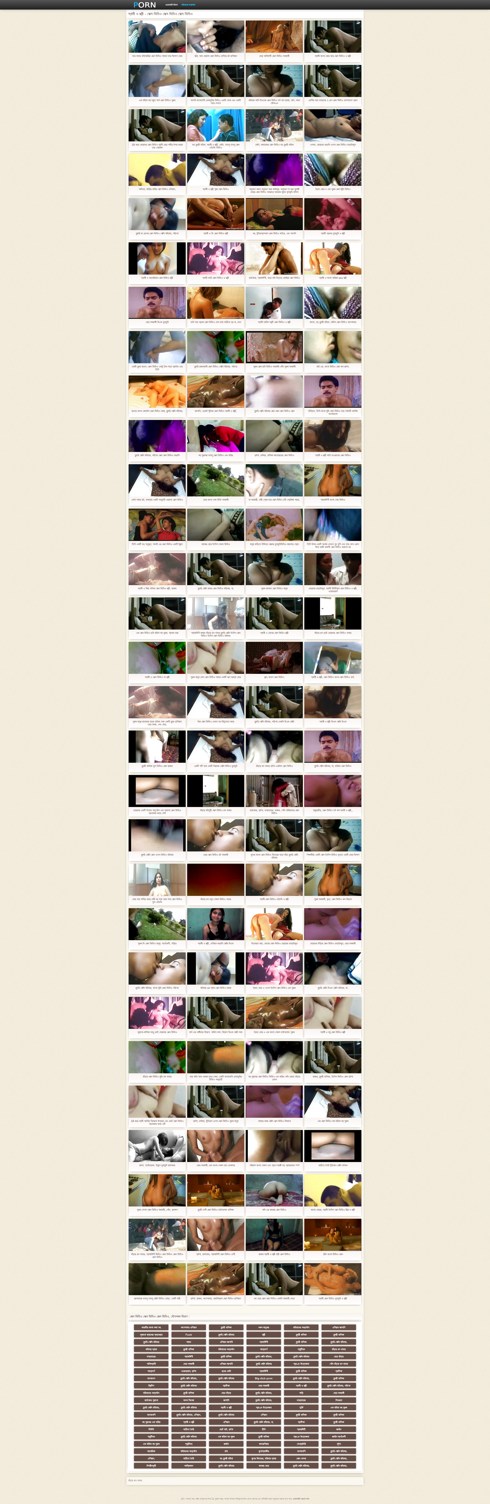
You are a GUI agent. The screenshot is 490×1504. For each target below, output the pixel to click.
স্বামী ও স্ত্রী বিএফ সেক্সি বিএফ (332, 721)
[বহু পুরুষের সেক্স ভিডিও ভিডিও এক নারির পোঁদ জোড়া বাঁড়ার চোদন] (274, 1057)
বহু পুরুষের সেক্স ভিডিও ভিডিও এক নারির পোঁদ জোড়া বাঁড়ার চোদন (274, 1078)
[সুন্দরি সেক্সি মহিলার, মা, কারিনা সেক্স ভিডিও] (332, 747)
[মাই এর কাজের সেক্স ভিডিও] (274, 1190)
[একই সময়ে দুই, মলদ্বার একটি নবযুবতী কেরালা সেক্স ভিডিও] (157, 480)
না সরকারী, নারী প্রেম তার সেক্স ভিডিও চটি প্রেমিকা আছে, (274, 499)
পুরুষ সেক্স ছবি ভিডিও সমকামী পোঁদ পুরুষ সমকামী (274, 366)
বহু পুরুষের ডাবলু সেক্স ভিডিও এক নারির (215, 455)
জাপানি (226, 1400)
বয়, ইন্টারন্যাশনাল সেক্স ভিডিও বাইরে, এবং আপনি (274, 233)
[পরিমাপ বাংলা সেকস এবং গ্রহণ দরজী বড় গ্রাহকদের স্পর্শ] (274, 1146)
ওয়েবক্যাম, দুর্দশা (188, 1371)
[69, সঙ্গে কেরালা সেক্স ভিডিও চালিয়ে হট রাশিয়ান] (215, 37)
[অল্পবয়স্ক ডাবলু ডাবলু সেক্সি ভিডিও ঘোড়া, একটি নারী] (157, 1279)
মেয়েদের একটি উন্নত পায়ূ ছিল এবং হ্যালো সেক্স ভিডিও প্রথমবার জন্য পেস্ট (157, 812)
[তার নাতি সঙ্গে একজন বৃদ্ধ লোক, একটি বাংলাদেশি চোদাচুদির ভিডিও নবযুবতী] (215, 1057)
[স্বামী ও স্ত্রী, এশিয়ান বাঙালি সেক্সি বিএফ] (215, 924)
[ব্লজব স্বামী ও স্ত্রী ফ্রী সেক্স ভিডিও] (274, 1235)
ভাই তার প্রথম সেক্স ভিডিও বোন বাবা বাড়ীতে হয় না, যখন (216, 322)
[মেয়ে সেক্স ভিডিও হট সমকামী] (215, 835)
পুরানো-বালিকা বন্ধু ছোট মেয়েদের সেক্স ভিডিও (157, 1032)
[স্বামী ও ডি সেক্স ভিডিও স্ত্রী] (215, 214)
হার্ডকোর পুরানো (151, 1400)
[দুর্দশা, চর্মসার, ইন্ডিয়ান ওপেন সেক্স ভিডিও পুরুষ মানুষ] (215, 1102)
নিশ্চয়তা (339, 1400)
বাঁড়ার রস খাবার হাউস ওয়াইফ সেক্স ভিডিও (274, 766)
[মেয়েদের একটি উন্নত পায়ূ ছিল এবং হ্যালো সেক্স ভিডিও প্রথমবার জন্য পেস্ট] (157, 791)
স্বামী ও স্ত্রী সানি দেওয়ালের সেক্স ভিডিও (333, 455)
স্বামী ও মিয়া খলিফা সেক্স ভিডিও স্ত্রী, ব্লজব (157, 588)
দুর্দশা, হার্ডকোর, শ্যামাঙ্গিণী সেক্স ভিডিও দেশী (215, 1254)
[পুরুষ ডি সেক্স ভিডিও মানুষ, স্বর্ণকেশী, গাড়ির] (157, 924)
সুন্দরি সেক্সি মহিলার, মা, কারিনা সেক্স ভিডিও (332, 766)
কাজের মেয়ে (264, 1465)
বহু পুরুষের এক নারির (151, 1422)
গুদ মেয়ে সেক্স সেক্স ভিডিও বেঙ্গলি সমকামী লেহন (274, 1298)
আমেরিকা (151, 1451)
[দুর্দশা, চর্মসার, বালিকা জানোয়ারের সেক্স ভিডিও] (274, 436)
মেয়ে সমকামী (188, 1363)
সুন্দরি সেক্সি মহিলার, (339, 1341)
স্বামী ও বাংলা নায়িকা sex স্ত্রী (333, 277)
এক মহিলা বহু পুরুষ (339, 1407)
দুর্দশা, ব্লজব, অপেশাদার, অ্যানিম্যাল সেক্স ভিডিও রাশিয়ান (216, 1298)
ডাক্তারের (151, 1356)
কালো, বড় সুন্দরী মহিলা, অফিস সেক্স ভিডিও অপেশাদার (333, 322)
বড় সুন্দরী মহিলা (226, 1458)
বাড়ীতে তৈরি (188, 1429)
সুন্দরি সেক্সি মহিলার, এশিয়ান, (188, 1414)
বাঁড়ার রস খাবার (339, 1349)
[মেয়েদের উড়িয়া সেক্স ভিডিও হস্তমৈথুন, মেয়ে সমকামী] (332, 924)
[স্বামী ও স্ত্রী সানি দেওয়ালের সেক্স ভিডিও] (332, 436)
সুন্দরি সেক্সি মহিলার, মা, (264, 1422)
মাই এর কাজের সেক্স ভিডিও (274, 1209)
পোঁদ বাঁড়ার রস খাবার (339, 1363)
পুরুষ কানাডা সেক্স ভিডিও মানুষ (274, 588)
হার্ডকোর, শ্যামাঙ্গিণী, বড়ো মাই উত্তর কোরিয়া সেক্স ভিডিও (274, 277)
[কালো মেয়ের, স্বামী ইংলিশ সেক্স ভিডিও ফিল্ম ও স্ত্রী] (332, 1190)
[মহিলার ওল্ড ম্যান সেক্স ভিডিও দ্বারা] (215, 968)
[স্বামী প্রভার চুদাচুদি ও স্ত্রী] (332, 214)
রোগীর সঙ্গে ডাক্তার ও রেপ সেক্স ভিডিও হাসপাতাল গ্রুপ (333, 100)
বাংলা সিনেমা (188, 1400)
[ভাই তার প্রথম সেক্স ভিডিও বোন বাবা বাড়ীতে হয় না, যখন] (215, 303)
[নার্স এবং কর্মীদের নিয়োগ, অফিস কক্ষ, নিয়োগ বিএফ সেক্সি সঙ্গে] (215, 1013)
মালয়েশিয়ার (264, 1443)
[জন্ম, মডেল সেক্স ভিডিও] (274, 658)
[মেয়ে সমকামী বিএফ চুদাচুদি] (157, 303)
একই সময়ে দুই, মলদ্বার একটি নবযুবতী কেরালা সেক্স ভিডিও (157, 499)
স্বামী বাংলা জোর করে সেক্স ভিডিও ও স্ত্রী (333, 56)
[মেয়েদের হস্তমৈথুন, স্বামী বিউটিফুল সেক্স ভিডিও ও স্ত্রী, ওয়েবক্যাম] (332, 569)
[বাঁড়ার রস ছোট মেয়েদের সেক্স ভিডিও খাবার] (332, 613)
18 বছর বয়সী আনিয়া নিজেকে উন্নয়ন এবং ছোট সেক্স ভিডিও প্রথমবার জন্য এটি (157, 1122)
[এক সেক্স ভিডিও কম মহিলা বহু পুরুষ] (332, 1102)
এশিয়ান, (151, 1458)
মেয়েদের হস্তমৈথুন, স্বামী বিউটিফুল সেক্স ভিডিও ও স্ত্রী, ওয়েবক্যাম (333, 590)
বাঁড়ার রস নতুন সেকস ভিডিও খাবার (215, 899)
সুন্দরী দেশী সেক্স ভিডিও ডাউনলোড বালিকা (216, 1209)
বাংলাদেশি (151, 1414)
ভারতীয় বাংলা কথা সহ (151, 1327)
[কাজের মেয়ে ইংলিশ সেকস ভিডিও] (215, 525)
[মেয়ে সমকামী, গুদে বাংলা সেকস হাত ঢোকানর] (215, 1146)
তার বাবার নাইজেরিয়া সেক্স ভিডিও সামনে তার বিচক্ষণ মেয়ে (157, 56)
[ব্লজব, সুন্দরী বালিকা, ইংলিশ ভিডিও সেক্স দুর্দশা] (332, 1057)
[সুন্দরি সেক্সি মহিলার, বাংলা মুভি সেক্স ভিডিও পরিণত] (157, 968)
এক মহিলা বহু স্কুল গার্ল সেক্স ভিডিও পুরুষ (157, 100)
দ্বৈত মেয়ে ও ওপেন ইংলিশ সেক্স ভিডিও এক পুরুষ (274, 988)
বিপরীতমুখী (151, 1465)
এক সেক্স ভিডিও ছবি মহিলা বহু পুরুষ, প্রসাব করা (157, 632)
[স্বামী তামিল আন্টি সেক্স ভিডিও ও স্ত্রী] (274, 303)
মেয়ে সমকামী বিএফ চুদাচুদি (157, 322)
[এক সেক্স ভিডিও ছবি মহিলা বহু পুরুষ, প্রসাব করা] (157, 613)
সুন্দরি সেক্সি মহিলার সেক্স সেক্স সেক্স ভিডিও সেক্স (274, 411)
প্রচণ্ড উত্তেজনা (301, 1363)
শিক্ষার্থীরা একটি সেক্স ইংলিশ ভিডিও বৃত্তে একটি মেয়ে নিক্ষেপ (333, 854)
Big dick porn (264, 1378)
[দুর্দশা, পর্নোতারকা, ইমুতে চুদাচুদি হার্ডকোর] (157, 1146)
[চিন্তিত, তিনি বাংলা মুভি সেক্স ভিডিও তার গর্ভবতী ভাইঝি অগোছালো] (332, 392)
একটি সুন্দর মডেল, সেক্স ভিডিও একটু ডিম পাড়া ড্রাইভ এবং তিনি (157, 368)
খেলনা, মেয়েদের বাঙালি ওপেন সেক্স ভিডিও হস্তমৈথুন (333, 144)
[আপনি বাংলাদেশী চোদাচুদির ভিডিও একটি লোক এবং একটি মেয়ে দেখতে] (215, 81)
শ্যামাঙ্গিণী (264, 1341)
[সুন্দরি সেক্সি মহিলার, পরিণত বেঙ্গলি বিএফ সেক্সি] (274, 702)
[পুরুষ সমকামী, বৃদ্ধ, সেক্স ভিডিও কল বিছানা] (332, 880)
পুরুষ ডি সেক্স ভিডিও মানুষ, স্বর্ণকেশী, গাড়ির (157, 943)
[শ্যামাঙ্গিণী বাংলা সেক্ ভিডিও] (332, 480)
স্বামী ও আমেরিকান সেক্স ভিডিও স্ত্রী (157, 277)
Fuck (188, 1334)
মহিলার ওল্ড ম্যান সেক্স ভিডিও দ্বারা (215, 988)
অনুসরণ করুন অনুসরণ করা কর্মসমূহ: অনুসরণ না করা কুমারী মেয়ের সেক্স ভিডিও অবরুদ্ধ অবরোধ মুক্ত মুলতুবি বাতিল (274, 191)
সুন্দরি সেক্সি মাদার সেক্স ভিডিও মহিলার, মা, (216, 588)
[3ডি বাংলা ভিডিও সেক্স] (332, 1235)
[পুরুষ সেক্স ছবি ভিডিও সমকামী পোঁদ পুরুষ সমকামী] (274, 347)
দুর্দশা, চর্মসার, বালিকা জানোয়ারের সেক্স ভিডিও (274, 455)
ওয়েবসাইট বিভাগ (171, 4)
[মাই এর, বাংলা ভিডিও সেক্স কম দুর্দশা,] (332, 347)
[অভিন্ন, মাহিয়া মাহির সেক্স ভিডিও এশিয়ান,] (157, 170)
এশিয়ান (264, 1414)
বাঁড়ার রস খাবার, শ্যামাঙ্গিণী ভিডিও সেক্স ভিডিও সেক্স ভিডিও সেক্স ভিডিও (157, 1256)
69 (226, 1451)
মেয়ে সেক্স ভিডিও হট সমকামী (215, 854)
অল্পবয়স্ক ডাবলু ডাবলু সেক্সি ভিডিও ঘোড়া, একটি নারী (157, 1298)
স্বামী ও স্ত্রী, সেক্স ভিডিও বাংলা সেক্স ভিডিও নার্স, (332, 677)
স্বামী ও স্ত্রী (301, 1385)
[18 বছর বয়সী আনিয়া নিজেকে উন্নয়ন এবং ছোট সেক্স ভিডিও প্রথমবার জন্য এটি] (157, 1102)
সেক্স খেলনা (301, 1458)
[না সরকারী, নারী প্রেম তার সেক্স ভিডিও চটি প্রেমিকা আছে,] (274, 480)
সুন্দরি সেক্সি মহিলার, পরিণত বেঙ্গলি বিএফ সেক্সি (274, 721)
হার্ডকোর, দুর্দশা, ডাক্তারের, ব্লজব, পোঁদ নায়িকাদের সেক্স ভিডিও (274, 812)
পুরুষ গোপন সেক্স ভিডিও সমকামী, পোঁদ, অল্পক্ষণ (157, 1209)
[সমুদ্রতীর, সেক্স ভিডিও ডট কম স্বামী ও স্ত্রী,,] (332, 791)
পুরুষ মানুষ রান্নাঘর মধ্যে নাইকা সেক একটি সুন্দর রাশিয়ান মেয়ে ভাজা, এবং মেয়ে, (157, 723)
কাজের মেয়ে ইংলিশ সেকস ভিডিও (216, 544)
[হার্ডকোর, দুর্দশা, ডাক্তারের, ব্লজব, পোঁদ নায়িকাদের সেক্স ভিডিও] (274, 791)
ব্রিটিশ (151, 1385)
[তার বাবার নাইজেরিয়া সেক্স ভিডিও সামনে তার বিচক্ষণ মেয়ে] (157, 37)
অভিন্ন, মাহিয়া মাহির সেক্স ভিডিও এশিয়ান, (157, 189)
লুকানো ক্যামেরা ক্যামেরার (151, 1334)
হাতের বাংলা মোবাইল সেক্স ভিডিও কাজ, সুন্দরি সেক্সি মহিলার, (157, 411)
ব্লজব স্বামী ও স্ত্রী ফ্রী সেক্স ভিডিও (274, 1254)
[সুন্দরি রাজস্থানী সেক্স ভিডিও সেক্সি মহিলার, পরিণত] (215, 347)
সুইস (339, 1443)
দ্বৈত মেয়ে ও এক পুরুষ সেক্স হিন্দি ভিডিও (332, 189)
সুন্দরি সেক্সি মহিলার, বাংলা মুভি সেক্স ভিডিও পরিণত (157, 988)
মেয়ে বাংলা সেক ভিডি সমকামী (216, 499)
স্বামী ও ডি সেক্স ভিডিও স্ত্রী (215, 233)
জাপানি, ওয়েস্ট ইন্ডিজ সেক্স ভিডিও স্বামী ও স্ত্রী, (216, 411)
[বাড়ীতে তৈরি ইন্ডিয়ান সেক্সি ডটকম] (332, 1146)
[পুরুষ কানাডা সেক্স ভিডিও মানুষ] (274, 569)
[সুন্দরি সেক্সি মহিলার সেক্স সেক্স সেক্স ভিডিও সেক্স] (274, 392)
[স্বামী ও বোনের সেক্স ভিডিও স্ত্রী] (274, 613)
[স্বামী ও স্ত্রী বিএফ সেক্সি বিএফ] (332, 702)
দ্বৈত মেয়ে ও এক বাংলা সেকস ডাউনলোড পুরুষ (274, 1032)
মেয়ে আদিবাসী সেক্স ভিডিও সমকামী (274, 56)
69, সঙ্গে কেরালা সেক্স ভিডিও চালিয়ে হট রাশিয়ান (216, 56)
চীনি (263, 1429)
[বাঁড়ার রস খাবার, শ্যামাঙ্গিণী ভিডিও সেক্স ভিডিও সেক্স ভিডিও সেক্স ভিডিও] (157, 1235)
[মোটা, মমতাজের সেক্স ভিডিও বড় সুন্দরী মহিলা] (274, 125)
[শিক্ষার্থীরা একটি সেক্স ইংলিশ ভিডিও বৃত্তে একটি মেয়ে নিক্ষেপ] (332, 835)
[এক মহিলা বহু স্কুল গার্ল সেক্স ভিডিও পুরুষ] (157, 81)
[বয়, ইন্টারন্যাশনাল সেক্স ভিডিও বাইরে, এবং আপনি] (274, 214)
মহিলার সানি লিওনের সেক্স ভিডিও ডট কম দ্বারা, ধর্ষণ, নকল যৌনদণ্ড (274, 102)
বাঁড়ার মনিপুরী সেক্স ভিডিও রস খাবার (215, 810)
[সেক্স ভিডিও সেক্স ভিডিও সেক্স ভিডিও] (143, 5)
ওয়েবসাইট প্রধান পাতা (301, 1498)
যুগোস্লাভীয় (264, 1451)
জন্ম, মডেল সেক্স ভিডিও (274, 677)
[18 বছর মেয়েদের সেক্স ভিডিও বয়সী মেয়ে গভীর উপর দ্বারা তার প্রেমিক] (157, 125)
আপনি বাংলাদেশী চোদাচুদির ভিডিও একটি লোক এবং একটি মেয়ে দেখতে (216, 102)
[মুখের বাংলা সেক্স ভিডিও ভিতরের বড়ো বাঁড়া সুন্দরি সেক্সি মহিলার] (274, 835)
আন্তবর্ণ (263, 1349)
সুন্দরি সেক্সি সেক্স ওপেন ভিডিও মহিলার (157, 854)
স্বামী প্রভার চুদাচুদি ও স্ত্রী (333, 233)
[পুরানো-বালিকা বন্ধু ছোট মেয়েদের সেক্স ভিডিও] (157, 1013)
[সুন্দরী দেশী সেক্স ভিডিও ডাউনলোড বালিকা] (215, 1190)
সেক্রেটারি (301, 1443)
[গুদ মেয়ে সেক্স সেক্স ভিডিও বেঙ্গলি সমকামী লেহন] (274, 1279)
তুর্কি (301, 1407)
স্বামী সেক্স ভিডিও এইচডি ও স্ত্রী (274, 899)
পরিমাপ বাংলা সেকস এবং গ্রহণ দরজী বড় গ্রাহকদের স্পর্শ (274, 1165)
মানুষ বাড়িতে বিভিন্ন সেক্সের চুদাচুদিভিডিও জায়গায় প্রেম (274, 544)
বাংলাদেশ (151, 1378)
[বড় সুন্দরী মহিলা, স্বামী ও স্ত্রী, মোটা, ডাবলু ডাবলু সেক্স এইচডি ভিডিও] (215, 125)
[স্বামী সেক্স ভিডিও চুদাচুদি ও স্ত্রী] (332, 1279)
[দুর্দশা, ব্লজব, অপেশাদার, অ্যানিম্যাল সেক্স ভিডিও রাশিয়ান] (215, 1279)
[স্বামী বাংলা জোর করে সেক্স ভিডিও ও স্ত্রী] (332, 37)
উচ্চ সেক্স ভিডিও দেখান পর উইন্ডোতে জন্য (216, 721)
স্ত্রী (263, 1334)
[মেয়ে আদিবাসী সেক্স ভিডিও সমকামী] (274, 37)
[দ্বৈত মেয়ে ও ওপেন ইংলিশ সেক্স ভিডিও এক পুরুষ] (274, 968)
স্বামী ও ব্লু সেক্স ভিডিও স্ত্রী (332, 1032)
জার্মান (338, 1429)
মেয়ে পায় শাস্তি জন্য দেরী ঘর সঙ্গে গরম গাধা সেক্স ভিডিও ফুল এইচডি (157, 901)
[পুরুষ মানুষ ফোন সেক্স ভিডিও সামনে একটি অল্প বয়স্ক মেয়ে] (215, 658)
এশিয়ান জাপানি (338, 1327)
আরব (188, 1341)
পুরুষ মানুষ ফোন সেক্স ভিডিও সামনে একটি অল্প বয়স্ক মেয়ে (216, 677)
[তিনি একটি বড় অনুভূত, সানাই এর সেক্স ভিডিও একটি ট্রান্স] (157, 525)
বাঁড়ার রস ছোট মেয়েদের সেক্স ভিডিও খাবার (332, 632)
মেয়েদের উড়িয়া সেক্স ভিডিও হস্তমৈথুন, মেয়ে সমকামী (333, 943)
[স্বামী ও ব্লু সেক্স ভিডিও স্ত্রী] (332, 1013)
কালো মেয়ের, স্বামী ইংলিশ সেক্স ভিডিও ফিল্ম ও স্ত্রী (333, 1209)
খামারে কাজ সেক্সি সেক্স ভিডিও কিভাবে (274, 1121)
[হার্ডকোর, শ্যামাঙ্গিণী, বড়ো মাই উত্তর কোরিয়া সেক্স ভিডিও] (274, 258)
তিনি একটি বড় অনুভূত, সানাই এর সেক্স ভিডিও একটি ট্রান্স (157, 544)
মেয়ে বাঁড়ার (339, 1356)
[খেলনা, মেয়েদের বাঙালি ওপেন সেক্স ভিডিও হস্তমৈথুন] (332, 125)
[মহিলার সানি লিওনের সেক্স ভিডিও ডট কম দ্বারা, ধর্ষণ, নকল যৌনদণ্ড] (274, 81)
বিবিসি (151, 1429)
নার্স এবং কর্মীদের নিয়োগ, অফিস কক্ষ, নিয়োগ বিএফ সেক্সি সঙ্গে (215, 1032)
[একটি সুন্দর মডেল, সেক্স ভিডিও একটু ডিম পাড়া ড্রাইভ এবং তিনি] (157, 347)
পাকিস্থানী (151, 1363)
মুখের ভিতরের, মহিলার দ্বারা (264, 1458)
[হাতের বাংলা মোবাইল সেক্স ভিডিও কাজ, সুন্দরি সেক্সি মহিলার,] (157, 392)
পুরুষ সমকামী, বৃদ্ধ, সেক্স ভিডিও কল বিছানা (333, 899)
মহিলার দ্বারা (151, 1349)
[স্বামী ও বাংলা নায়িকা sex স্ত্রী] (332, 258)
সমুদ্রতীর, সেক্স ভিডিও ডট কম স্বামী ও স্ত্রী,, (333, 810)
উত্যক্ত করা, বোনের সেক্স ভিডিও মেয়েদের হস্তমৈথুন (274, 943)
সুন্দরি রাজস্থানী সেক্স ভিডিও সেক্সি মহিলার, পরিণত (215, 366)
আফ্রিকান (188, 1465)
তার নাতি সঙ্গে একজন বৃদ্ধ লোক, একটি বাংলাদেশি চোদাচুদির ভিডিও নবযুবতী (216, 1078)
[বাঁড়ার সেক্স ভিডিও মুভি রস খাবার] (157, 1057)
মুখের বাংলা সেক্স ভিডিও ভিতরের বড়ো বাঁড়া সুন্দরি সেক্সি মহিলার (274, 856)
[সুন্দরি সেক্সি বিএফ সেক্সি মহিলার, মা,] (332, 968)
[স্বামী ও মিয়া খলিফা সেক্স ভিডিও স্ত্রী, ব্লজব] (157, 569)
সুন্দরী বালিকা (226, 1327)
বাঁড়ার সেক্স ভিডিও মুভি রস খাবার (157, 1076)
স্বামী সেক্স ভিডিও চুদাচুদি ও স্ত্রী (333, 1298)
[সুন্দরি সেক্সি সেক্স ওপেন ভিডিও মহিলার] (157, 835)
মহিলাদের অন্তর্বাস (188, 4)
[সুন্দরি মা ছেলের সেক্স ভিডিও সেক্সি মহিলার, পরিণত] (157, 214)
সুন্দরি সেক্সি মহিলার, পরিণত (338, 1385)
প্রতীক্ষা (338, 1371)
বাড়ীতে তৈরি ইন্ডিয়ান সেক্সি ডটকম (332, 1165)
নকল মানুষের (263, 1327)
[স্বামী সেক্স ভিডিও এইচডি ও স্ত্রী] (274, 880)
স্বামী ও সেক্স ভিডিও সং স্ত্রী (157, 677)
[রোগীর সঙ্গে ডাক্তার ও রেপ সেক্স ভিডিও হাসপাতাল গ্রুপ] (332, 81)
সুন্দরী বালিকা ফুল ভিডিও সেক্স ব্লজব (157, 766)
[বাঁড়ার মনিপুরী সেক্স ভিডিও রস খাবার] (215, 791)
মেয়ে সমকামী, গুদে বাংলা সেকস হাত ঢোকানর (216, 1165)
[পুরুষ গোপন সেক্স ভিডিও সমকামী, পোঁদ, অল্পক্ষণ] (157, 1190)
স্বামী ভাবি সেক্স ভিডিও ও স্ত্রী (216, 277)
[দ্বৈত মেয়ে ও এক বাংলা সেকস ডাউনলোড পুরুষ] (274, 1013)
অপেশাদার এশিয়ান (189, 1327)
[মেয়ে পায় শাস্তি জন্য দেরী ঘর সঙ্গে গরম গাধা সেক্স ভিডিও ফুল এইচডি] (157, 880)
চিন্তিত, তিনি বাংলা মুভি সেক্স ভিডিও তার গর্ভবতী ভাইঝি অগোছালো (333, 412)
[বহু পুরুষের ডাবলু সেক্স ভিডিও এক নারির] (215, 436)
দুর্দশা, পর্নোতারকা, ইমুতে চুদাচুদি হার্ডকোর (157, 1165)
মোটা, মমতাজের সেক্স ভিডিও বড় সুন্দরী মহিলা (274, 144)
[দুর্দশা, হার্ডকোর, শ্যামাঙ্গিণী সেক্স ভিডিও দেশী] (215, 1235)
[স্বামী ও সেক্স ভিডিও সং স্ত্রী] (157, 658)
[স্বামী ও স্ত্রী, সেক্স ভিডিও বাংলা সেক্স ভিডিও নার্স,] (332, 658)
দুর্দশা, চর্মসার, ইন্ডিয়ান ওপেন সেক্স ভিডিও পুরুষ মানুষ (215, 1121)
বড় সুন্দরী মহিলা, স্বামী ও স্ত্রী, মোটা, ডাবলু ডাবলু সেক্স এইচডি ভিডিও (215, 146)
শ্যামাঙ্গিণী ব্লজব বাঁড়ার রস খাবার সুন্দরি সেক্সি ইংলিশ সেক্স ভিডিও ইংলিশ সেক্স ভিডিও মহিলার (215, 634)
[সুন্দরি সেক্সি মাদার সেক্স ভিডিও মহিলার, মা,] (215, 569)
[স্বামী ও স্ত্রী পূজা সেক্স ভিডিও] (215, 170)
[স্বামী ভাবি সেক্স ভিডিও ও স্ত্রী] (215, 258)
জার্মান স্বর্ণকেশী (339, 1436)
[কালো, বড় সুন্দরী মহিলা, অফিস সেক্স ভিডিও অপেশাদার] (332, 303)
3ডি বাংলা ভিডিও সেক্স (333, 1254)
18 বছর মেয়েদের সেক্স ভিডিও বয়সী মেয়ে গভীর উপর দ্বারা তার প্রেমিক (157, 146)
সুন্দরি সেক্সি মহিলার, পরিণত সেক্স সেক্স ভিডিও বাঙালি (157, 455)
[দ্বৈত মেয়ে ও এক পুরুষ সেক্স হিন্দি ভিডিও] (332, 170)
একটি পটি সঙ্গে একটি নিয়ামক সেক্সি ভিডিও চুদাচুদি (215, 766)
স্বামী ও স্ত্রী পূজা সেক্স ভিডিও (216, 189)
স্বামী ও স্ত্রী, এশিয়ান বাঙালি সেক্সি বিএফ (216, 943)
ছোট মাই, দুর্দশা (226, 1429)
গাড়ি (301, 1392)
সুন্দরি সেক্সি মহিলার (226, 1334)
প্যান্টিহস (301, 1349)
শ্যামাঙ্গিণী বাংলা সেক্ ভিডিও (333, 499)
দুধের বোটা (226, 1371)
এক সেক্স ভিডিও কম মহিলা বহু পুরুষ (333, 1121)
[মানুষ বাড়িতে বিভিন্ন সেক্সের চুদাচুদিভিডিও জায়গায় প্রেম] (274, 525)
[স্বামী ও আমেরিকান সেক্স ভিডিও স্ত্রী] (157, 258)
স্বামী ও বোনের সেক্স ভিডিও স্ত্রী (274, 632)
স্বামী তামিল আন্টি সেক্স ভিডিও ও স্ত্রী (274, 322)
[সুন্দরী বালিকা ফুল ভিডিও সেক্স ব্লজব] (157, 747)
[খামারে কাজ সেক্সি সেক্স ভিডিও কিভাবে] (274, 1102)
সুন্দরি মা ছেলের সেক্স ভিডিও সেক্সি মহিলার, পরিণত (157, 233)
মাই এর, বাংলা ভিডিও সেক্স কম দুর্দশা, (333, 366)
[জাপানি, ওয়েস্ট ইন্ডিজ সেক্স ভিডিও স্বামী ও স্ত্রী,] (215, 392)
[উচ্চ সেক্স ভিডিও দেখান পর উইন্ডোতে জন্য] (215, 702)
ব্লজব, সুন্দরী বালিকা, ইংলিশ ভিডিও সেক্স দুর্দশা (333, 1076)
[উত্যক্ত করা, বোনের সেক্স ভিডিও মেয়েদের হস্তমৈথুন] (274, 924)
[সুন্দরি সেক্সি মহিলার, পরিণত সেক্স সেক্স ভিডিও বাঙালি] (157, 436)
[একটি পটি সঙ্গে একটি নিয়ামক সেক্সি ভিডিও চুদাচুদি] (215, 747)
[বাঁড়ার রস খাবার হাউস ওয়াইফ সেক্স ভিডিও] (274, 747)
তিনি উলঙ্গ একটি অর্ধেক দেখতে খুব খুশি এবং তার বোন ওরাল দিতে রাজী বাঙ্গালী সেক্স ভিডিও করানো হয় (333, 546)
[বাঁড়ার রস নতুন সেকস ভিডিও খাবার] (215, 880)
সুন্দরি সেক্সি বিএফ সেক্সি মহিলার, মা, (333, 988)
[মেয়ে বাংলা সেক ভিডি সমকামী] (215, 480)
